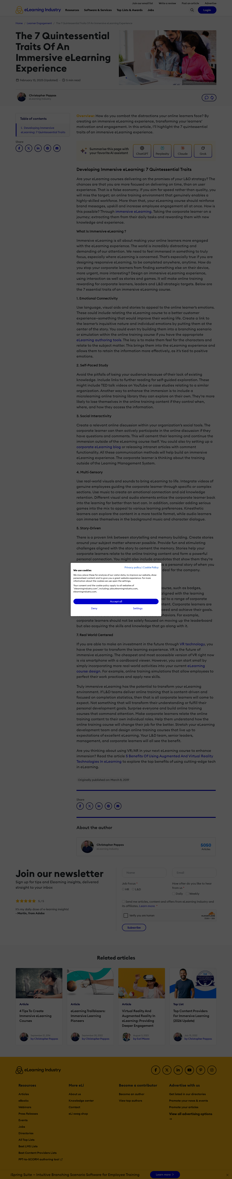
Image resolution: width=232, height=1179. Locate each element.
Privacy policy (133, 567)
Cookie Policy (151, 567)
